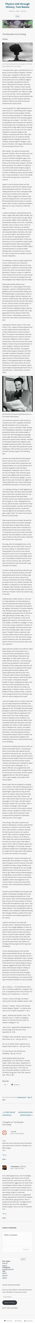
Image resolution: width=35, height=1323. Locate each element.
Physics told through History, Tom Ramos (17, 5)
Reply (4, 1159)
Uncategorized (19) (7, 1269)
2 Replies (5, 39)
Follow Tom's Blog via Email (11, 1285)
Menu (17, 16)
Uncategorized (21, 1097)
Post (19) (4, 1263)
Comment (26, 1249)
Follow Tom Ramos (9, 1302)
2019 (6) (4, 1278)
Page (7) (4, 1265)
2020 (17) (4, 1275)
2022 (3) (4, 1273)
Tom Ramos (15, 1166)
